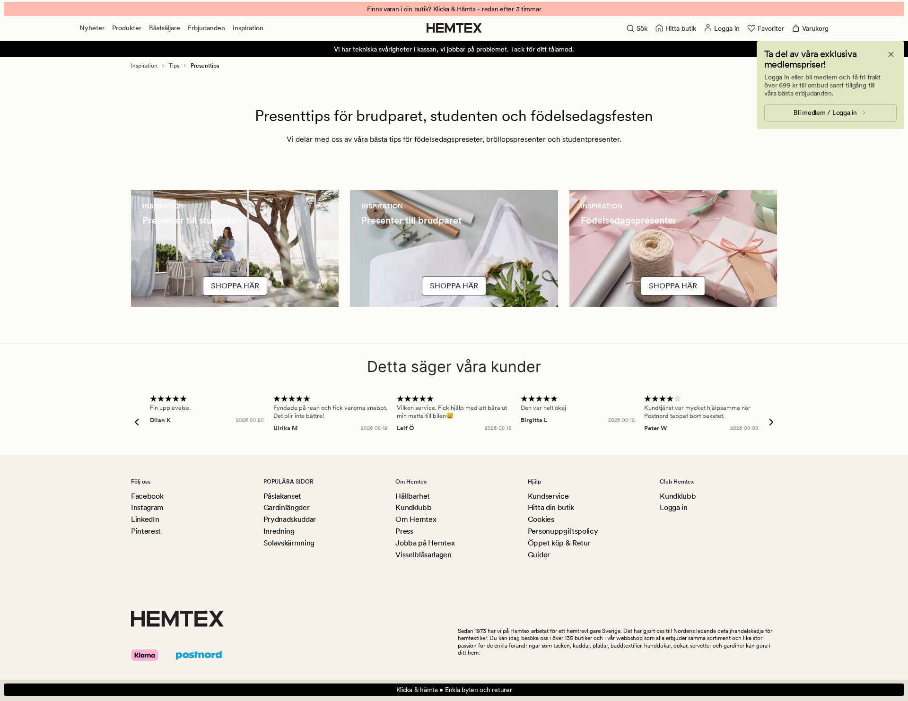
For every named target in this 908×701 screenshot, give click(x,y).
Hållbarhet (412, 496)
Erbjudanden (206, 28)
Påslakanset (282, 496)
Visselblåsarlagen (423, 554)
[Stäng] (891, 54)
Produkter (126, 28)
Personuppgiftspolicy (563, 531)
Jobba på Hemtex (424, 542)
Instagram (147, 507)
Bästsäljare (164, 28)
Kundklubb (413, 507)
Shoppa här (235, 285)
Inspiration (248, 28)
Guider (539, 554)
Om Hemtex (415, 519)
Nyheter (92, 28)
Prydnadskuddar (289, 519)
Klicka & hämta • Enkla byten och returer (454, 689)
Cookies (541, 519)
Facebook (147, 496)
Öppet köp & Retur (559, 542)
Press (404, 531)
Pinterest (146, 531)
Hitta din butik (551, 507)
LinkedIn (145, 519)
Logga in (673, 507)
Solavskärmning (289, 542)
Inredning (279, 531)
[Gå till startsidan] (454, 28)
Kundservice (548, 496)
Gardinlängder (286, 507)
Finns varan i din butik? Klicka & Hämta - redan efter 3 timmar (454, 9)
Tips (174, 65)
